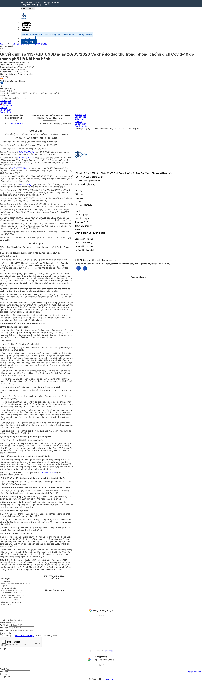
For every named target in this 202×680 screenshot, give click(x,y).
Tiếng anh (7, 105)
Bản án (25, 34)
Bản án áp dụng (7, 112)
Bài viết (25, 29)
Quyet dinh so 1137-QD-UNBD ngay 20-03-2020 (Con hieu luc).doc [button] (30, 93)
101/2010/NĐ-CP (26, 158)
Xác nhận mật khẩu (8, 630)
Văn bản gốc (5, 103)
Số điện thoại (6, 625)
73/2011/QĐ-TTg (48, 472)
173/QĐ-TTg (25, 184)
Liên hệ (46, 5)
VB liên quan (5, 110)
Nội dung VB (5, 100)
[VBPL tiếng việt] (1, 79)
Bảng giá (79, 198)
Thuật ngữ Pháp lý (84, 34)
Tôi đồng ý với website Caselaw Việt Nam (29, 635)
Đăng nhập (108, 651)
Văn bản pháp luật (52, 34)
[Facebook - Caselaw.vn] (78, 268)
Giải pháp (79, 194)
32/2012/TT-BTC (19, 168)
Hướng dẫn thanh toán (85, 250)
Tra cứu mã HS (68, 34)
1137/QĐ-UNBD (40, 44)
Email (2, 622)
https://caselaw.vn (112, 263)
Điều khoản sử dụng (84, 239)
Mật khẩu (4, 627)
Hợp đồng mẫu (36, 34)
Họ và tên (4, 620)
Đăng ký (109, 679)
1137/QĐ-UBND (16, 124)
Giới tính (3, 633)
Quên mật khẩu (195, 672)
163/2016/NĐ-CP (26, 152)
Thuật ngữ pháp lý (83, 226)
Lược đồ (3, 107)
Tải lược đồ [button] (5, 95)
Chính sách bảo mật (84, 242)
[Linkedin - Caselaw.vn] (85, 268)
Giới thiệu (79, 190)
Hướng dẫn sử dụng (29, 5)
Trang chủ (4, 44)
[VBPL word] (1, 84)
